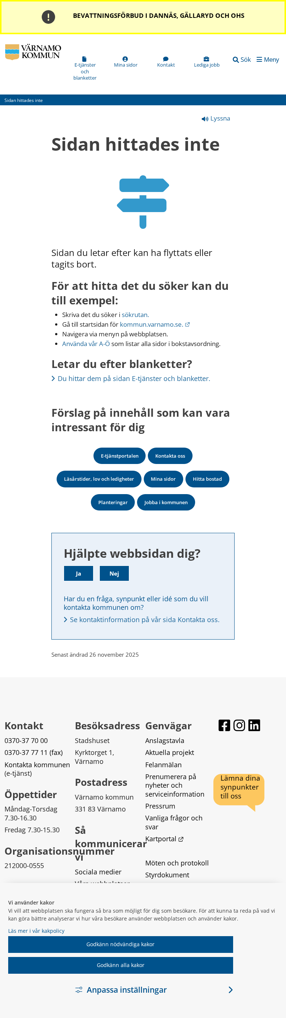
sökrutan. (135, 314)
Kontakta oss (170, 455)
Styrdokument (167, 874)
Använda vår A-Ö (86, 343)
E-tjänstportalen (120, 455)
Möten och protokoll (177, 862)
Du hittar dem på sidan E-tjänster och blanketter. (134, 378)
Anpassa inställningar (127, 990)
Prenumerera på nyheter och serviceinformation (174, 785)
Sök (246, 59)
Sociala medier (98, 871)
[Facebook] (225, 725)
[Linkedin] (254, 725)
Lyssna (219, 118)
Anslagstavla (164, 740)
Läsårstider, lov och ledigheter (99, 479)
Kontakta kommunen (37, 764)
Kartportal (164, 838)
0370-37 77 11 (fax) (33, 752)
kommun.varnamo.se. (155, 324)
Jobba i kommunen (166, 502)
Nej (114, 573)
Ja (78, 573)
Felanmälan (163, 764)
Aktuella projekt (169, 752)
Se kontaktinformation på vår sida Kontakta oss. (145, 619)
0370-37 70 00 (26, 740)
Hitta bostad (207, 479)
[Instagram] (239, 725)
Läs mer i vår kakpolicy (36, 930)
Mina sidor (163, 479)
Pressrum (160, 805)
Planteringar (113, 502)
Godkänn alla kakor (120, 965)
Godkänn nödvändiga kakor (120, 944)
